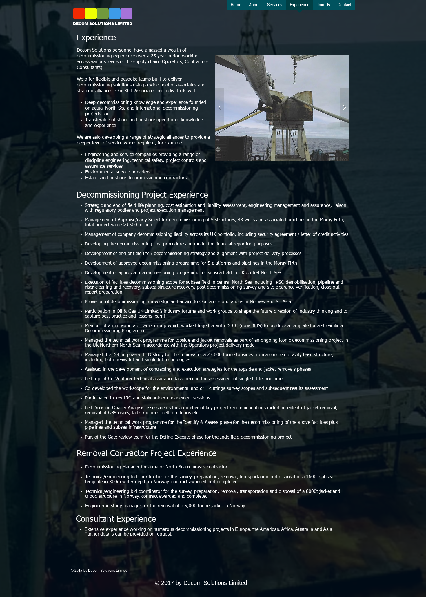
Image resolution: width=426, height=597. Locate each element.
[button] (292, 108)
